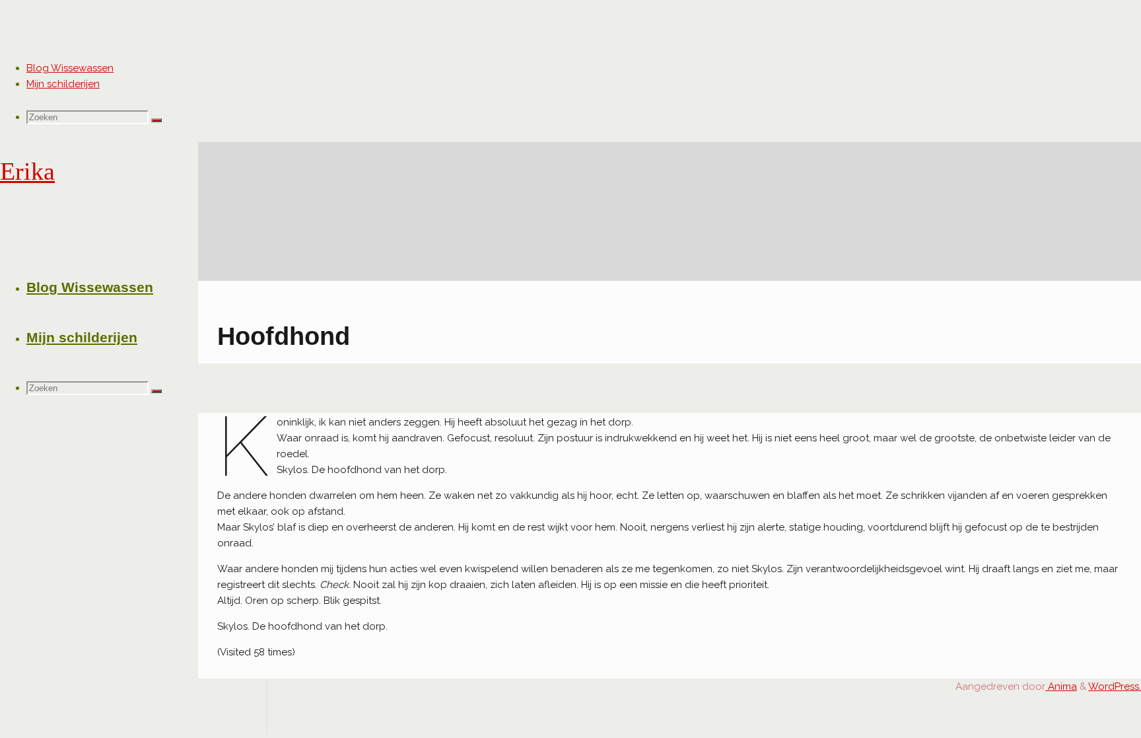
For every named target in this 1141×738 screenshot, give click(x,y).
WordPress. (1114, 686)
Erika (27, 171)
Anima (1061, 686)
